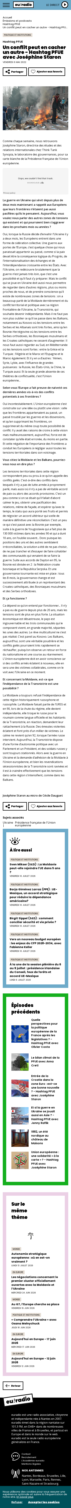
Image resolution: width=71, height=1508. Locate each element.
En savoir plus (25, 1497)
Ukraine (8, 822)
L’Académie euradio (33, 1460)
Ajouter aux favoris (49, 71)
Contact (26, 1454)
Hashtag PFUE (11, 24)
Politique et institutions (17, 34)
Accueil (7, 17)
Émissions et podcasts (17, 21)
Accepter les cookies (44, 1502)
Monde (16, 1249)
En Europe (18, 1272)
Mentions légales (31, 1464)
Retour (16, 1386)
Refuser (17, 1502)
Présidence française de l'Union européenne (35, 824)
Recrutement (29, 1457)
